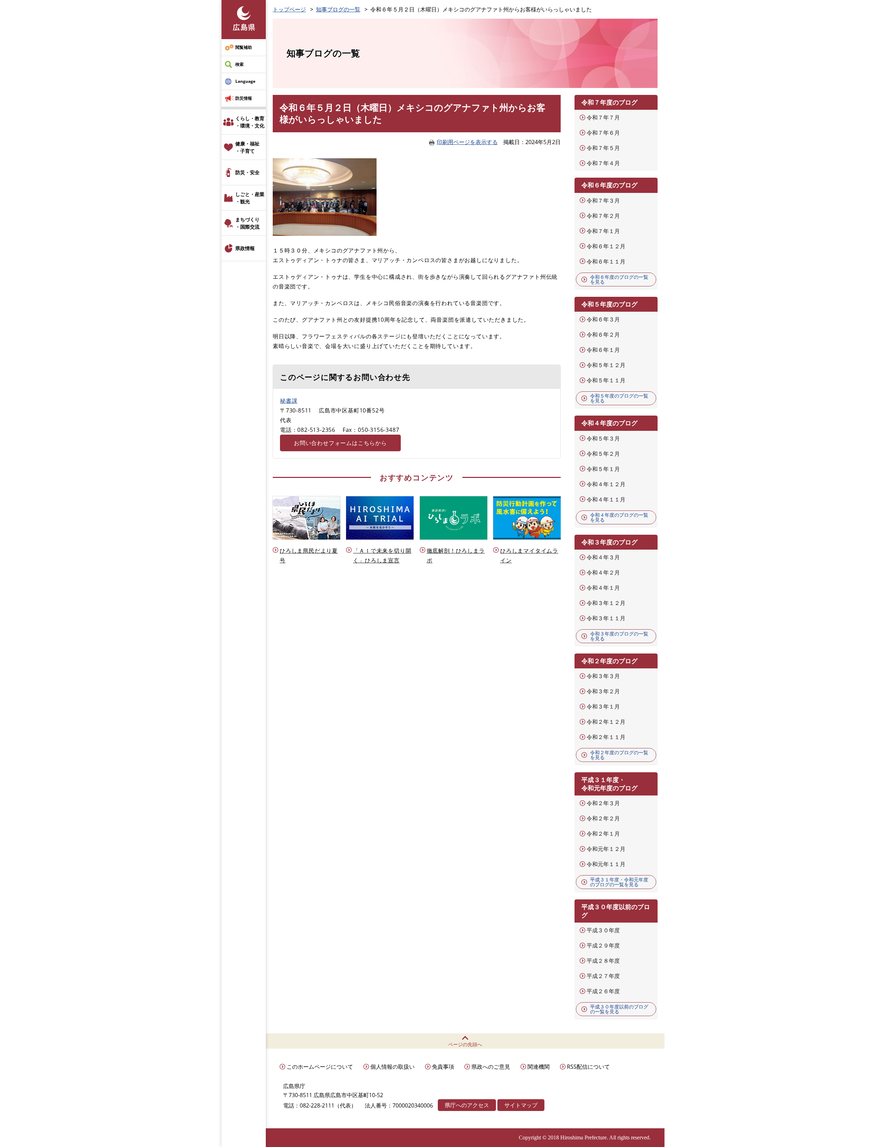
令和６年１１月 (606, 261)
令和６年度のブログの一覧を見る (619, 279)
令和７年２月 (603, 216)
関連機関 (538, 1066)
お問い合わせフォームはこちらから (340, 443)
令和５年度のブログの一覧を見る (619, 398)
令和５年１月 (603, 469)
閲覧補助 (243, 47)
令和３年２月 (603, 691)
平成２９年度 (603, 945)
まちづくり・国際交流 (247, 223)
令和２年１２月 (606, 722)
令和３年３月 (603, 676)
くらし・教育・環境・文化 (249, 122)
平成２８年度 (603, 960)
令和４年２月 (603, 572)
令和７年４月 (603, 163)
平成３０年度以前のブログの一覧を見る (619, 1009)
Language (245, 81)
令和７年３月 (603, 200)
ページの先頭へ (465, 1044)
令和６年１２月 (606, 246)
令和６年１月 (603, 350)
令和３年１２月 (606, 603)
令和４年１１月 (606, 499)
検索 (239, 64)
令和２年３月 (603, 803)
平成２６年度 (603, 991)
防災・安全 (247, 172)
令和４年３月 (603, 557)
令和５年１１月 (606, 380)
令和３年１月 (603, 706)
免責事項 (443, 1066)
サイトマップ (520, 1105)
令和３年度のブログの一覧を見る (619, 636)
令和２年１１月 (606, 737)
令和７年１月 (603, 231)
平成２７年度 (603, 976)
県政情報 (245, 248)
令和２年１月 (603, 833)
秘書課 (288, 400)
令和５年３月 (603, 438)
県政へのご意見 (490, 1066)
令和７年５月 (603, 148)
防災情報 (243, 98)
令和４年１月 (603, 588)
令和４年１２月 (606, 484)
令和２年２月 (603, 818)
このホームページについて (320, 1066)
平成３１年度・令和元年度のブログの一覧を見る (619, 882)
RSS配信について (588, 1066)
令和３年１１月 (606, 618)
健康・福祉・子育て (247, 147)
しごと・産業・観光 (249, 198)
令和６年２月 (603, 334)
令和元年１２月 (606, 849)
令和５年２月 (603, 453)
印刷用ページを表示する (467, 142)
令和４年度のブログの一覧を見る (619, 517)
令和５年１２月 (606, 365)
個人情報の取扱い (392, 1066)
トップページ (289, 9)
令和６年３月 (603, 319)
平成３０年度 (603, 930)
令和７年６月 (603, 132)
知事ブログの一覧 (338, 9)
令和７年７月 (603, 117)
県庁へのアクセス (467, 1105)
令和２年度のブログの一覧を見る (619, 755)
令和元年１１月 (606, 864)
